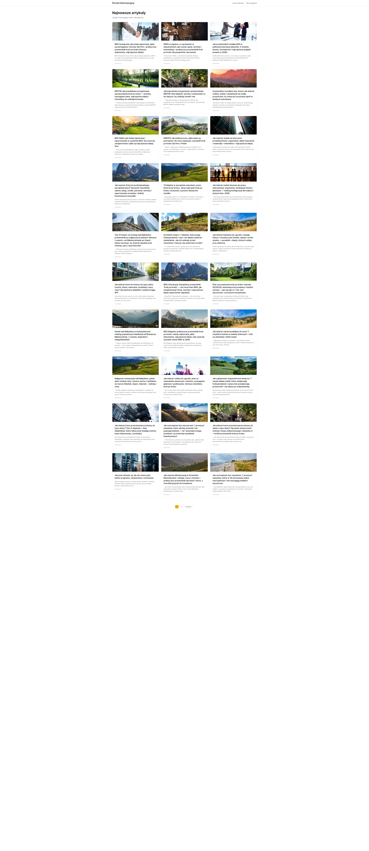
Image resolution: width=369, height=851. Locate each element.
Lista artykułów (238, 3)
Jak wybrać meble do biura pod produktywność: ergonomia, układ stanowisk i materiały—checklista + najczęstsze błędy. (233, 141)
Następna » (188, 506)
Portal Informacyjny (123, 3)
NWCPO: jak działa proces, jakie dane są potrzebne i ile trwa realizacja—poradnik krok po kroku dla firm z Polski (184, 141)
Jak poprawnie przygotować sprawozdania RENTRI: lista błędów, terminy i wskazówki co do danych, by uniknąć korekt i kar (184, 94)
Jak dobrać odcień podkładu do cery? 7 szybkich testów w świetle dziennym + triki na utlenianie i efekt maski (233, 334)
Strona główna (251, 3)
